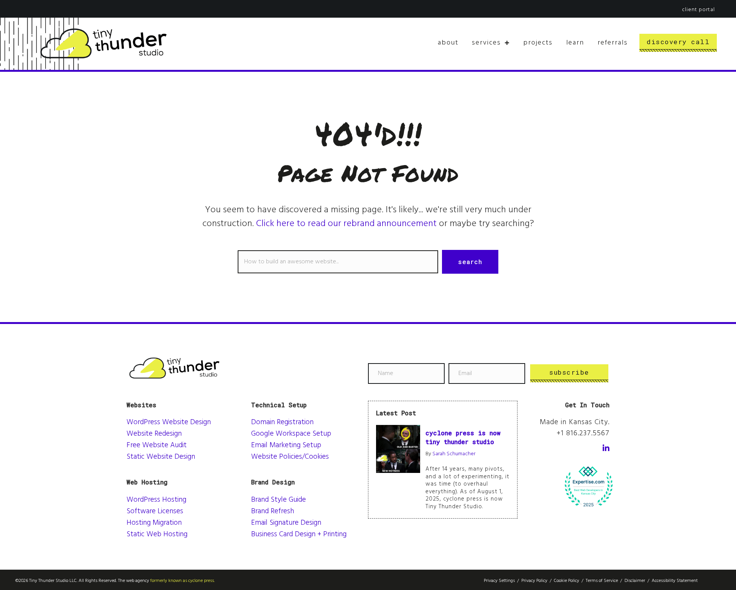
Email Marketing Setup (286, 445)
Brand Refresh (272, 511)
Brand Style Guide (278, 500)
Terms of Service (602, 581)
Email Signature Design (286, 523)
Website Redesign (154, 434)
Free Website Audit (157, 445)
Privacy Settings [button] (499, 581)
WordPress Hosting (156, 500)
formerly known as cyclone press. (182, 581)
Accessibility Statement (675, 581)
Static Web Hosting (157, 534)
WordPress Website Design (169, 422)
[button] (470, 262)
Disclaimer (634, 581)
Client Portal (698, 9)
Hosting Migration (154, 523)
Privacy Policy (534, 581)
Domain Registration (282, 422)
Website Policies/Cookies (290, 457)
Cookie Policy (566, 581)
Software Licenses (155, 511)
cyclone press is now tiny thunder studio (463, 437)
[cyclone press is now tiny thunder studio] (398, 448)
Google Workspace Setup (291, 434)
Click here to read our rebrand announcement (346, 223)
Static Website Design (161, 457)
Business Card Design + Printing (299, 534)
